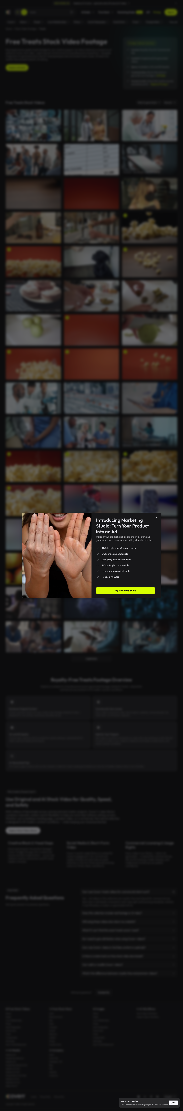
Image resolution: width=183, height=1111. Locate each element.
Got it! (173, 1103)
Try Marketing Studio (125, 590)
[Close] (156, 517)
